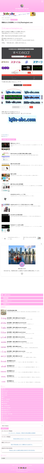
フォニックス (5, 416)
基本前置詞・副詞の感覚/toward (14, 346)
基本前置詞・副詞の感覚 (7, 413)
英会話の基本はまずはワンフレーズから (22, 438)
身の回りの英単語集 (7, 407)
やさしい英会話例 (6, 399)
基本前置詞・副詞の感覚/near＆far (14, 356)
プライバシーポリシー (19, 465)
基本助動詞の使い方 (7, 411)
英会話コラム (5, 420)
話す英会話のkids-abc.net (22, 8)
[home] (22, 274)
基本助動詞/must (11, 370)
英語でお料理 (13, 174)
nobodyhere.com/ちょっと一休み (18, 194)
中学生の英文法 (6, 401)
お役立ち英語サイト (6, 134)
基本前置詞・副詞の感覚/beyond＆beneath (16, 322)
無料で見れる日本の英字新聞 (16, 184)
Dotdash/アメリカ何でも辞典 (16, 225)
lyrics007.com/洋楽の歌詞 (16, 214)
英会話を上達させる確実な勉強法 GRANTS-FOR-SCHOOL (22, 450)
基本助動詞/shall (10, 365)
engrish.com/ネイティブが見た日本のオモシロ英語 (21, 204)
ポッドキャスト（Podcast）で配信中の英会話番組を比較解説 (22, 433)
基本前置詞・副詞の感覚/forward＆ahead (16, 332)
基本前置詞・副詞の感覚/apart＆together (16, 318)
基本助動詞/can (10, 380)
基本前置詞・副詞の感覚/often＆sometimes (17, 341)
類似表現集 (5, 403)
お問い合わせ (5, 391)
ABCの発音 (5, 395)
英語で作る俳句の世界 (15, 163)
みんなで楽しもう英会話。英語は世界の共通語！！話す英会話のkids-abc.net (22, 469)
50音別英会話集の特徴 (12, 310)
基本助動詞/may (10, 375)
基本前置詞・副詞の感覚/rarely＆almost (16, 337)
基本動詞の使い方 (6, 409)
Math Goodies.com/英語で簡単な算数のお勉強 (20, 153)
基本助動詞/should (11, 360)
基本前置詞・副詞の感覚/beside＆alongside (17, 327)
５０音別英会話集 (6, 405)
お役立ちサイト (5, 136)
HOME (4, 389)
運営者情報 (30, 465)
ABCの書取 (5, 393)
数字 (4, 397)
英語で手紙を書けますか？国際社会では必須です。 (22, 444)
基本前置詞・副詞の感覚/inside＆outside (16, 351)
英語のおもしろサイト (15, 143)
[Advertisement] (22, 128)
